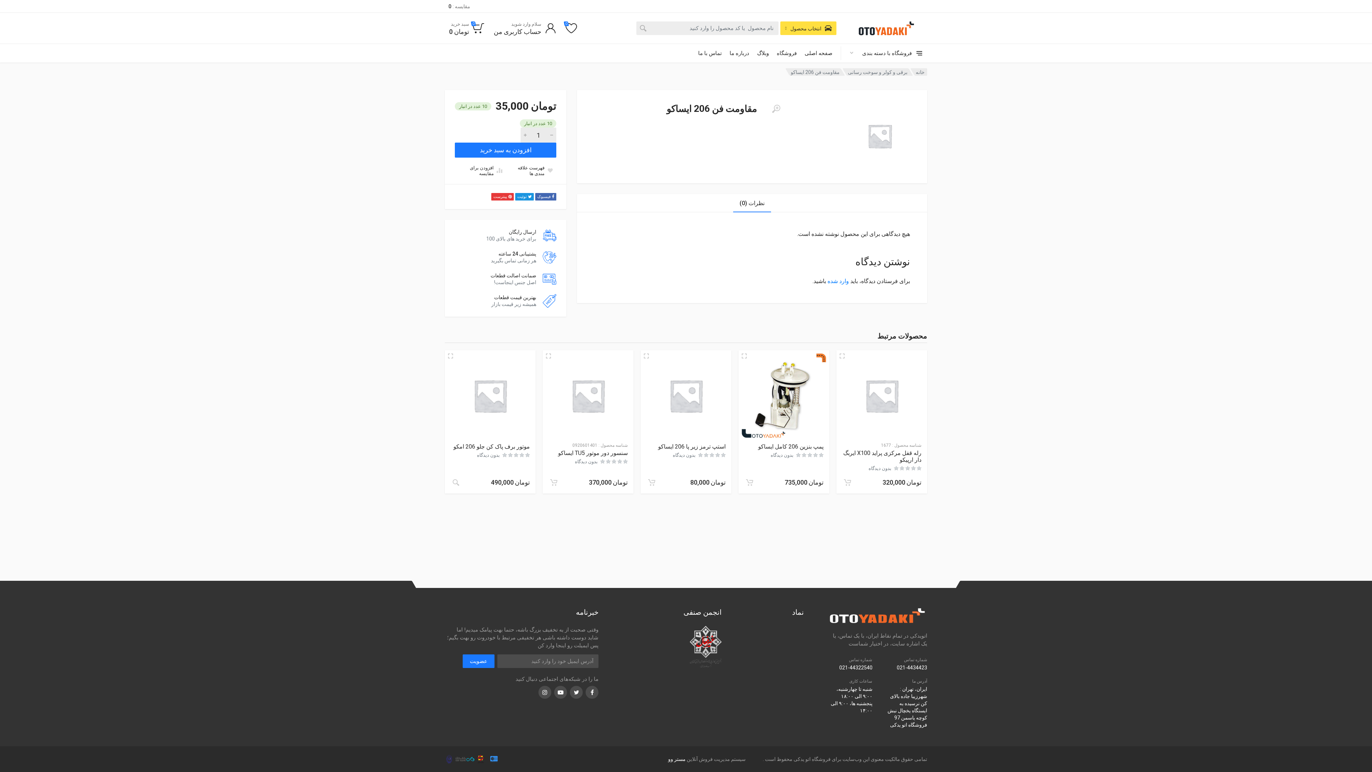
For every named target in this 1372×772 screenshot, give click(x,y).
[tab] (752, 203)
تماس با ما (710, 53)
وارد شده (838, 281)
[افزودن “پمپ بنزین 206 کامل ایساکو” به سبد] (749, 482)
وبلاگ (763, 53)
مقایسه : (459, 6)
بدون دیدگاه (880, 468)
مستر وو (677, 759)
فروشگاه (787, 53)
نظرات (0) (752, 203)
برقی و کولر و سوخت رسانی (878, 72)
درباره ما (739, 53)
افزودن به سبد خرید (506, 150)
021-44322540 (856, 667)
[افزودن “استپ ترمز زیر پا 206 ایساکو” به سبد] (651, 482)
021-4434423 (912, 667)
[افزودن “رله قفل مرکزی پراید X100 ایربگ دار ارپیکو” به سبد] (847, 482)
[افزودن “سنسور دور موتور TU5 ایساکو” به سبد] (553, 482)
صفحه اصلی (818, 53)
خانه (920, 72)
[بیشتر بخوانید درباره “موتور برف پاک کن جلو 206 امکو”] (455, 482)
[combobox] (707, 28)
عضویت (478, 661)
